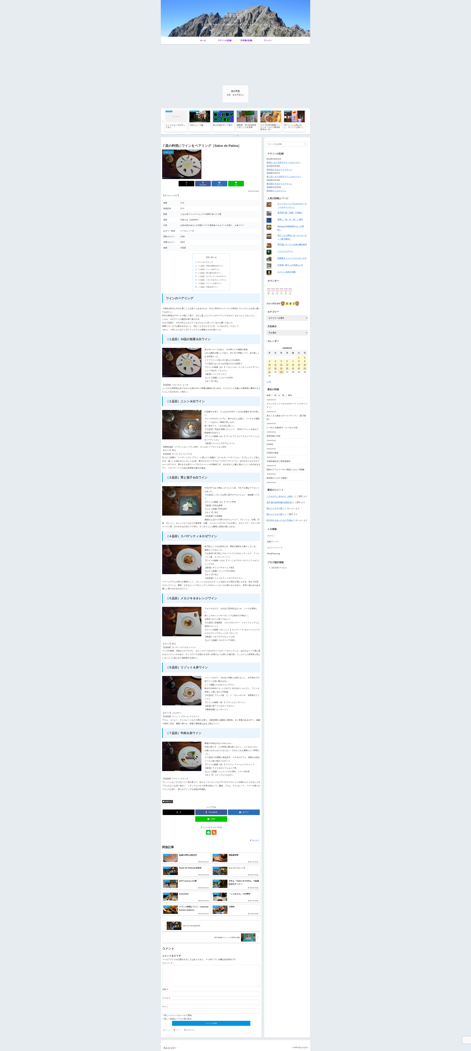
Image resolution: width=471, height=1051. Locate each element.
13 (287, 365)
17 (269, 368)
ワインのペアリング (205, 262)
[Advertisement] (235, 62)
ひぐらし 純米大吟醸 (286, 272)
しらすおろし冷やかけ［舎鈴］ (280, 496)
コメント (167, 963)
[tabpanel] (176, 121)
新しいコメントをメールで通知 (178, 1015)
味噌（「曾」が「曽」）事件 (290, 219)
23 (305, 368)
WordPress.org (273, 554)
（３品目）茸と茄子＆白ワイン (209, 273)
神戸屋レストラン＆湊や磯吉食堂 (292, 244)
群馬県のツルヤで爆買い (277, 478)
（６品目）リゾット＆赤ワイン (209, 283)
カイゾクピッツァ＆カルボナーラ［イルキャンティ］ (287, 405)
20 (287, 368)
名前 (165, 989)
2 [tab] (237, 136)
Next (308, 121)
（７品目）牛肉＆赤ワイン (207, 287)
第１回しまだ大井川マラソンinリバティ (284, 177)
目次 (208, 257)
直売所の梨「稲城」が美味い (290, 213)
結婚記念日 (168, 801)
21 (293, 368)
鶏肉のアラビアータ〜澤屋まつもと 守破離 (285, 470)
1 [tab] (233, 136)
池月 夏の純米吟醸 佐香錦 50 (279, 502)
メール (166, 998)
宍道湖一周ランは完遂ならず (290, 265)
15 (299, 365)
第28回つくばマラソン (276, 191)
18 (275, 368)
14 (293, 365)
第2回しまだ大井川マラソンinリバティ (284, 162)
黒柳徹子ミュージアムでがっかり (292, 258)
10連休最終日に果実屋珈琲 (278, 461)
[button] (305, 144)
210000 (270, 444)
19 (281, 368)
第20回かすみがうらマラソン (279, 170)
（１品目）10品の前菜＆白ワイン (210, 266)
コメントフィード (275, 548)
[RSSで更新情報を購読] (214, 832)
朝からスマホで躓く (275, 508)
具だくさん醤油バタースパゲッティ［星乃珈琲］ (286, 417)
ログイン (271, 536)
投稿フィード (273, 542)
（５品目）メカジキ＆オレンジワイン (212, 280)
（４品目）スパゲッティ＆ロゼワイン (212, 276)
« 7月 (269, 382)
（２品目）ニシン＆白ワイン (208, 269)
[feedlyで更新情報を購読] (208, 832)
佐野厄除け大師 (273, 436)
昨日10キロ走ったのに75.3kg (279, 520)
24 (269, 372)
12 (281, 365)
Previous (162, 121)
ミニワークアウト (285, 251)
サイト (165, 1007)
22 (299, 368)
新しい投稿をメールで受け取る (178, 1019)
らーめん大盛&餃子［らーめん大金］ (283, 428)
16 (305, 365)
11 (275, 365)
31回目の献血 (273, 453)
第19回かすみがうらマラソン (279, 184)
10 (269, 365)
